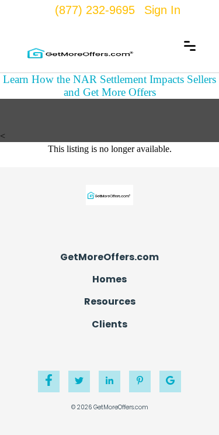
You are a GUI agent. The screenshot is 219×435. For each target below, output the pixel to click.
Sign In (162, 10)
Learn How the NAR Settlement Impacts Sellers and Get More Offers (109, 85)
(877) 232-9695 (95, 10)
